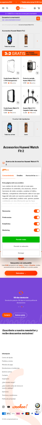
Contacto (7, 315)
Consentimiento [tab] (8, 175)
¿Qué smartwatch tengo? (13, 20)
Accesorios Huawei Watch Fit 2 (26, 24)
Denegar (21, 253)
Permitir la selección (21, 246)
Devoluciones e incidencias (10, 368)
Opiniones (5, 392)
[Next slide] (37, 41)
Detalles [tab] (20, 175)
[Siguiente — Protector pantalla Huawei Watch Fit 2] (37, 66)
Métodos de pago (7, 365)
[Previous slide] (4, 41)
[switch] (37, 217)
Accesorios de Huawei (11, 24)
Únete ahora (20, 273)
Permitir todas (21, 239)
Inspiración (5, 379)
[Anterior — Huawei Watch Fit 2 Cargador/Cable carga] (23, 96)
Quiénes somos (20, 315)
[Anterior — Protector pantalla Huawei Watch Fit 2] (23, 66)
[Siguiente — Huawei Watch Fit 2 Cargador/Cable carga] (37, 96)
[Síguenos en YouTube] (8, 406)
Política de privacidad (8, 399)
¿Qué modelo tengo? (8, 382)
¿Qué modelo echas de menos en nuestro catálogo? (12, 387)
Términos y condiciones (9, 395)
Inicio (3, 24)
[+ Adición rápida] (18, 73)
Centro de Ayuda (7, 357)
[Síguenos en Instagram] (3, 406)
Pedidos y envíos (7, 361)
